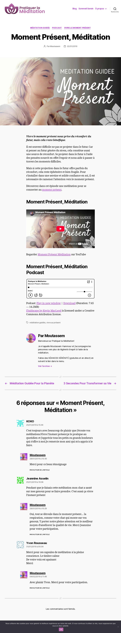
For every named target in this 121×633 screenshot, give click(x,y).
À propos (99, 8)
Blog (75, 8)
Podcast (57, 28)
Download (69, 303)
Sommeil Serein (86, 8)
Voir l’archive (45, 366)
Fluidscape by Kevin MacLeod (43, 310)
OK (61, 629)
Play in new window (49, 303)
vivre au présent (53, 322)
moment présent (51, 189)
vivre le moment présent (77, 28)
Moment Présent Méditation (54, 254)
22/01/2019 (72, 46)
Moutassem (55, 46)
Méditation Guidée (40, 28)
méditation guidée (37, 322)
